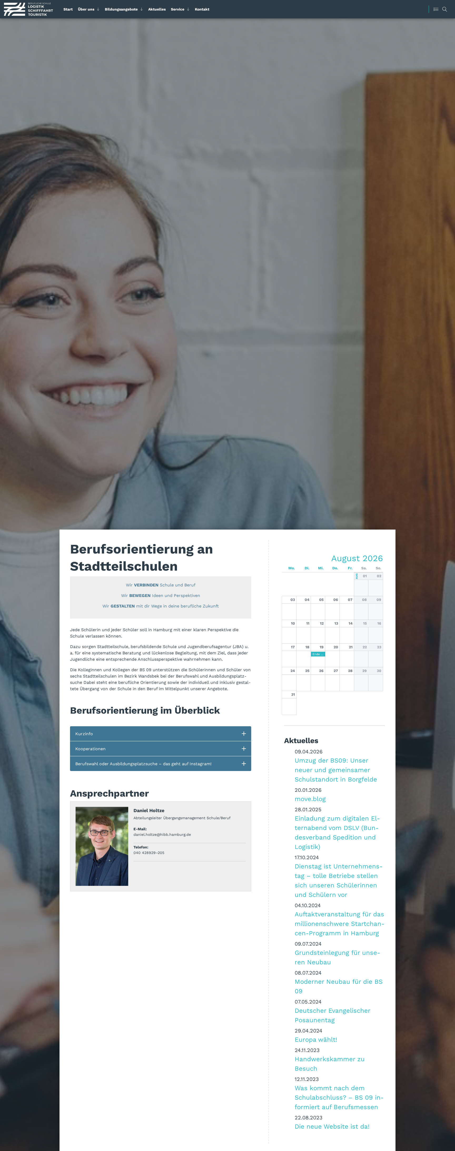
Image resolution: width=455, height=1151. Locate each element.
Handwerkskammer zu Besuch (330, 1063)
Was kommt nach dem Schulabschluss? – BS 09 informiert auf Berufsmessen (339, 1097)
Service (177, 9)
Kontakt (202, 9)
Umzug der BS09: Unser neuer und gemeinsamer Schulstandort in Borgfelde (336, 770)
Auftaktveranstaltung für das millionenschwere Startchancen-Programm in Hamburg (339, 923)
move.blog (310, 798)
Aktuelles (157, 9)
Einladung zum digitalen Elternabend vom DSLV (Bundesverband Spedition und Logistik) (337, 832)
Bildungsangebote (121, 9)
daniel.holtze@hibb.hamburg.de (162, 834)
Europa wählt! (316, 1039)
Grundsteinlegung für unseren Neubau (337, 957)
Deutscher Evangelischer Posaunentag (332, 1015)
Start (68, 9)
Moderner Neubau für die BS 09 (339, 986)
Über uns (86, 9)
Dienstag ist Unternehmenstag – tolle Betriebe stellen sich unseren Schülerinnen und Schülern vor (339, 880)
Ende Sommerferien (318, 654)
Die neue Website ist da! (332, 1126)
